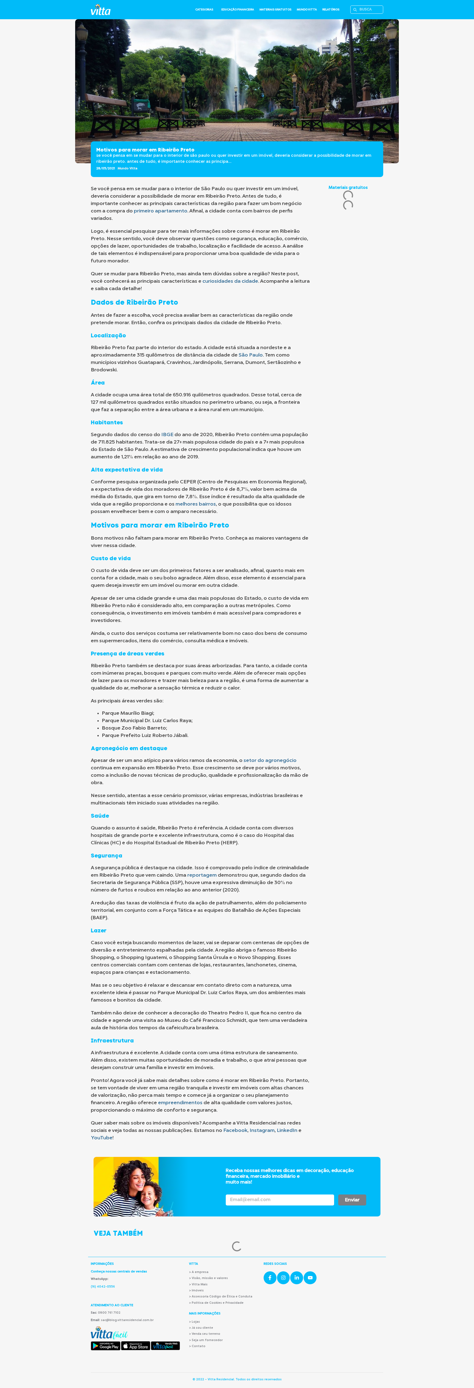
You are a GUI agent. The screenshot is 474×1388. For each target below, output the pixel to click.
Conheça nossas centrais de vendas (119, 1271)
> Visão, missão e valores (208, 1278)
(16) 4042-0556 (103, 1286)
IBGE (167, 434)
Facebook (235, 1130)
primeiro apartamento (160, 211)
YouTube (101, 1137)
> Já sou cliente (201, 1328)
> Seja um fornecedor (206, 1340)
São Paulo (251, 355)
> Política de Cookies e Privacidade (216, 1303)
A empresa (200, 1272)
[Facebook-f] (270, 1277)
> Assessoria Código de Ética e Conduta (220, 1296)
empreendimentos (180, 1102)
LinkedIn (287, 1130)
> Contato (197, 1346)
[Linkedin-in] (296, 1277)
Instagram (262, 1130)
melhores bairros (196, 504)
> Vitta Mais (198, 1284)
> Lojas (194, 1321)
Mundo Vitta (127, 168)
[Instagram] (283, 1277)
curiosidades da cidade (230, 281)
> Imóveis (196, 1290)
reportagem (202, 875)
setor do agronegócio (270, 760)
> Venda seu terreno (204, 1334)
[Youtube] (310, 1277)
